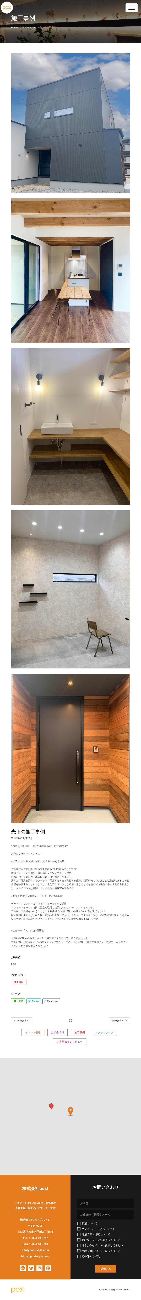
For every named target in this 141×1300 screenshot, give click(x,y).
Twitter (35, 1001)
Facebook (52, 1001)
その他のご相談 (91, 1256)
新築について (89, 1223)
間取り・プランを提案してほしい (101, 1239)
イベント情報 (33, 1032)
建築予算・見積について (96, 1234)
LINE (20, 1001)
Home (14, 27)
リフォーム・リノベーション (98, 1228)
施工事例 (19, 982)
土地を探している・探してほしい (101, 1250)
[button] (51, 1106)
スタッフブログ (104, 1032)
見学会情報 (57, 1032)
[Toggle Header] (132, 7)
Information (28, 27)
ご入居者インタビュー (70, 1041)
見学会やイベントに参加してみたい (102, 1245)
